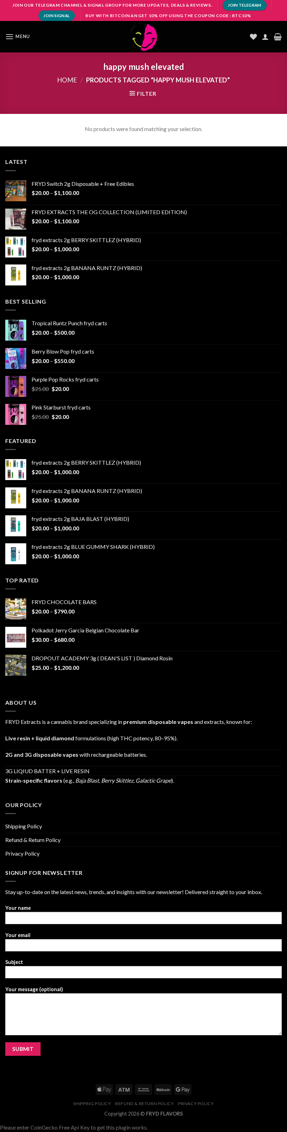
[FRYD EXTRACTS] (143, 36)
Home (67, 80)
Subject (14, 962)
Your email (17, 935)
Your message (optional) (34, 989)
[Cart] (278, 36)
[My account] (265, 36)
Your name (18, 908)
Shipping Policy (23, 826)
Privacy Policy (22, 853)
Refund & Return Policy (33, 839)
